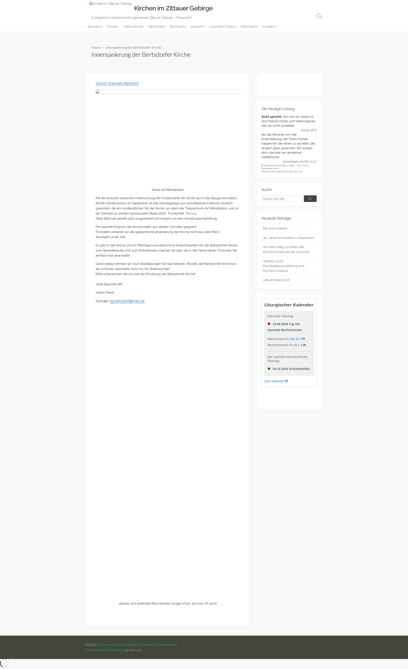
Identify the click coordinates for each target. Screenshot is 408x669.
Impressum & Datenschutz (158, 644)
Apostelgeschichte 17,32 (300, 161)
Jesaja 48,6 (308, 130)
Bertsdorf (177, 26)
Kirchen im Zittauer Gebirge (116, 644)
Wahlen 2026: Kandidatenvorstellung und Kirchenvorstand (283, 266)
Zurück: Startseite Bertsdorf (117, 83)
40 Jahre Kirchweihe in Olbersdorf (288, 238)
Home (96, 47)
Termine (112, 26)
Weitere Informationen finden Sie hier (281, 171)
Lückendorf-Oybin (221, 26)
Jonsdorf (196, 26)
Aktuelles (94, 26)
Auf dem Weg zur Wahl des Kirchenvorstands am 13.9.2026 (286, 249)
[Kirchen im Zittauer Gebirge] (110, 8)
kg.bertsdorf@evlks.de (127, 301)
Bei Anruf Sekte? (275, 228)
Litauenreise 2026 (276, 280)
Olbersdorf (248, 26)
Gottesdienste (133, 26)
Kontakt (267, 26)
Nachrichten (157, 26)
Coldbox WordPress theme (105, 650)
